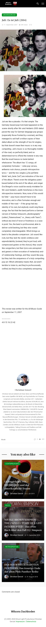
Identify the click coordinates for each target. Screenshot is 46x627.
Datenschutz (31, 621)
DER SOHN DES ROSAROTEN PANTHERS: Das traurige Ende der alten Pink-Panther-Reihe (22, 568)
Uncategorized (9, 15)
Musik (3, 439)
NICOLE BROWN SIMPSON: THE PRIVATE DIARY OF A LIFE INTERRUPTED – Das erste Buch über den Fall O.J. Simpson (23, 525)
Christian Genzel (23, 390)
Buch (8, 505)
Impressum (20, 621)
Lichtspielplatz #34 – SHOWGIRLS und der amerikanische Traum (17, 485)
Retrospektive (12, 547)
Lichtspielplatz (12, 464)
